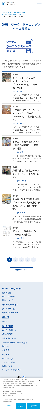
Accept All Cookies (34, 406)
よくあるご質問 (8, 362)
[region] (21, 394)
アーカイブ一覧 (8, 309)
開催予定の (10, 313)
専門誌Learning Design (11, 14)
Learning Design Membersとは (14, 343)
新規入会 (5, 346)
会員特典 (5, 350)
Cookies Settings (8, 406)
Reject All (21, 406)
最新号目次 (6, 293)
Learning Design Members (13, 12)
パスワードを (12, 370)
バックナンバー (8, 297)
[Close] (40, 381)
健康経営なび (7, 334)
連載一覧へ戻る (21, 270)
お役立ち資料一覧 (9, 330)
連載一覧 (5, 321)
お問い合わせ (7, 366)
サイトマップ (7, 359)
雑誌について (7, 300)
